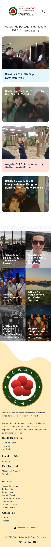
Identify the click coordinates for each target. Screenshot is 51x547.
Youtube (6, 474)
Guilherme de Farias (11, 498)
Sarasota (6, 461)
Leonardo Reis (8, 501)
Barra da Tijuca (9, 442)
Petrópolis (6, 449)
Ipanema (6, 446)
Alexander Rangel (10, 486)
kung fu (5, 517)
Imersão (5, 520)
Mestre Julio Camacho (12, 471)
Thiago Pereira (8, 507)
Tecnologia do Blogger (26, 527)
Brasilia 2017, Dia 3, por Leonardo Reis (21, 76)
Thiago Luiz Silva (9, 504)
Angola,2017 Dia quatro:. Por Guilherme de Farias (24, 165)
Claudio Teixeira (9, 495)
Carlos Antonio (9, 489)
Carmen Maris (8, 492)
